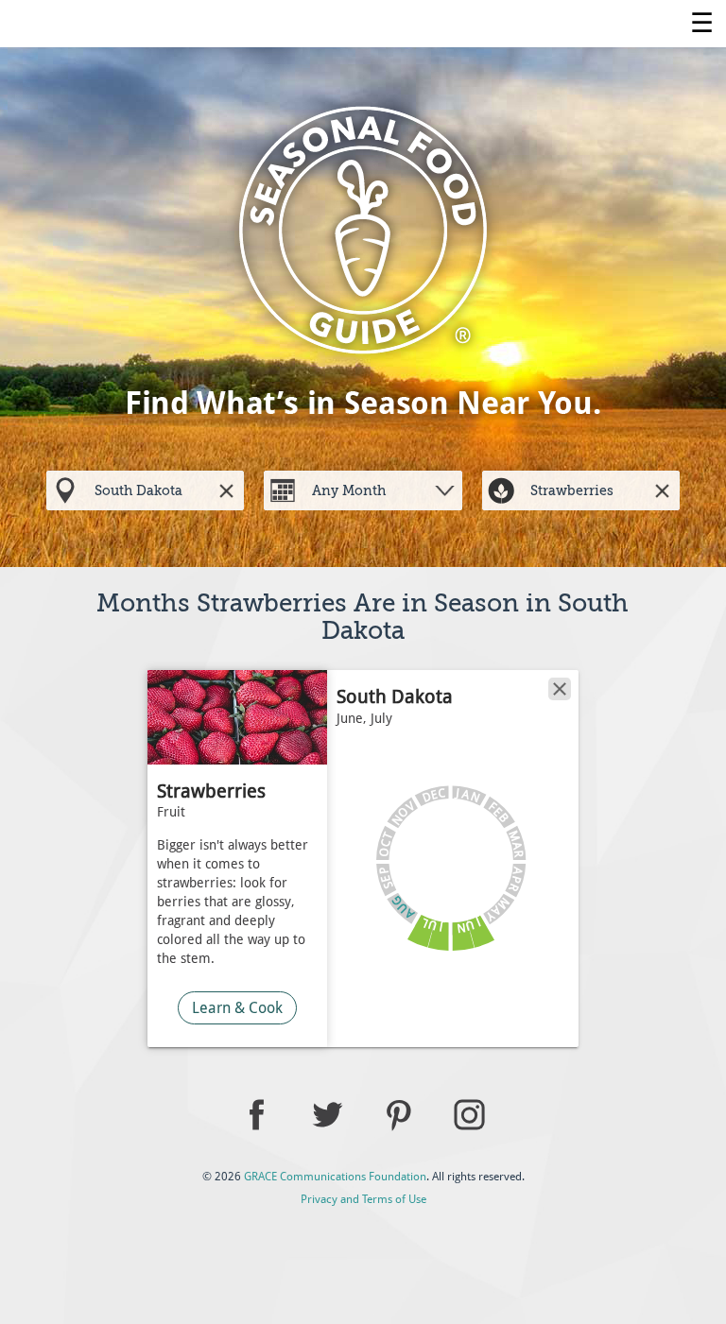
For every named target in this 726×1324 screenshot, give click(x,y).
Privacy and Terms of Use (363, 1199)
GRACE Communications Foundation (335, 1176)
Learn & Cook (237, 1008)
